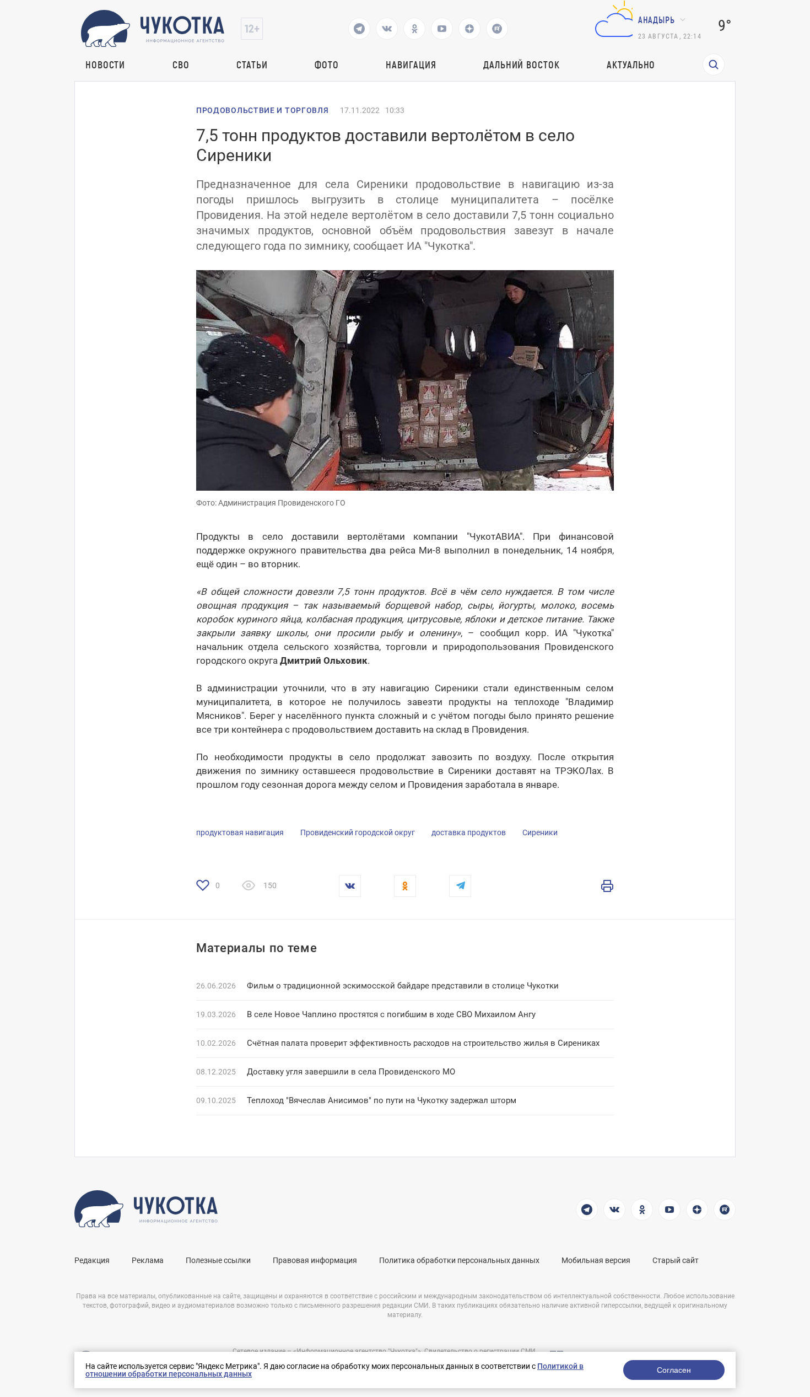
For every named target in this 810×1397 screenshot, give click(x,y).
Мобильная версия (595, 1260)
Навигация (411, 64)
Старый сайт (675, 1260)
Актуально (631, 64)
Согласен (674, 1370)
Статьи (251, 64)
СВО (181, 64)
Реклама (148, 1260)
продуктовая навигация (240, 832)
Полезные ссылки (218, 1260)
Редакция (92, 1260)
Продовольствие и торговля (262, 110)
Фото (327, 64)
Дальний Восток (521, 64)
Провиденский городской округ (357, 832)
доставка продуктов (468, 832)
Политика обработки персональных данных (459, 1260)
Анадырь (656, 19)
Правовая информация (315, 1260)
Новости (105, 64)
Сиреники (540, 832)
